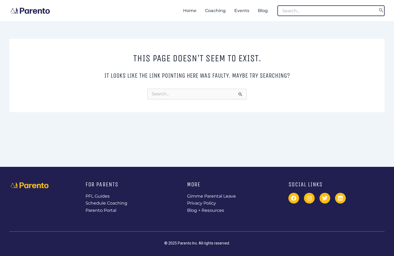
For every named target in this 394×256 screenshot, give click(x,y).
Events (241, 10)
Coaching (215, 10)
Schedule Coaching (106, 203)
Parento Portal (101, 210)
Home (189, 10)
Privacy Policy (201, 203)
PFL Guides (98, 196)
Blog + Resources (205, 210)
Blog (263, 10)
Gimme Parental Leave (211, 196)
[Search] (381, 10)
